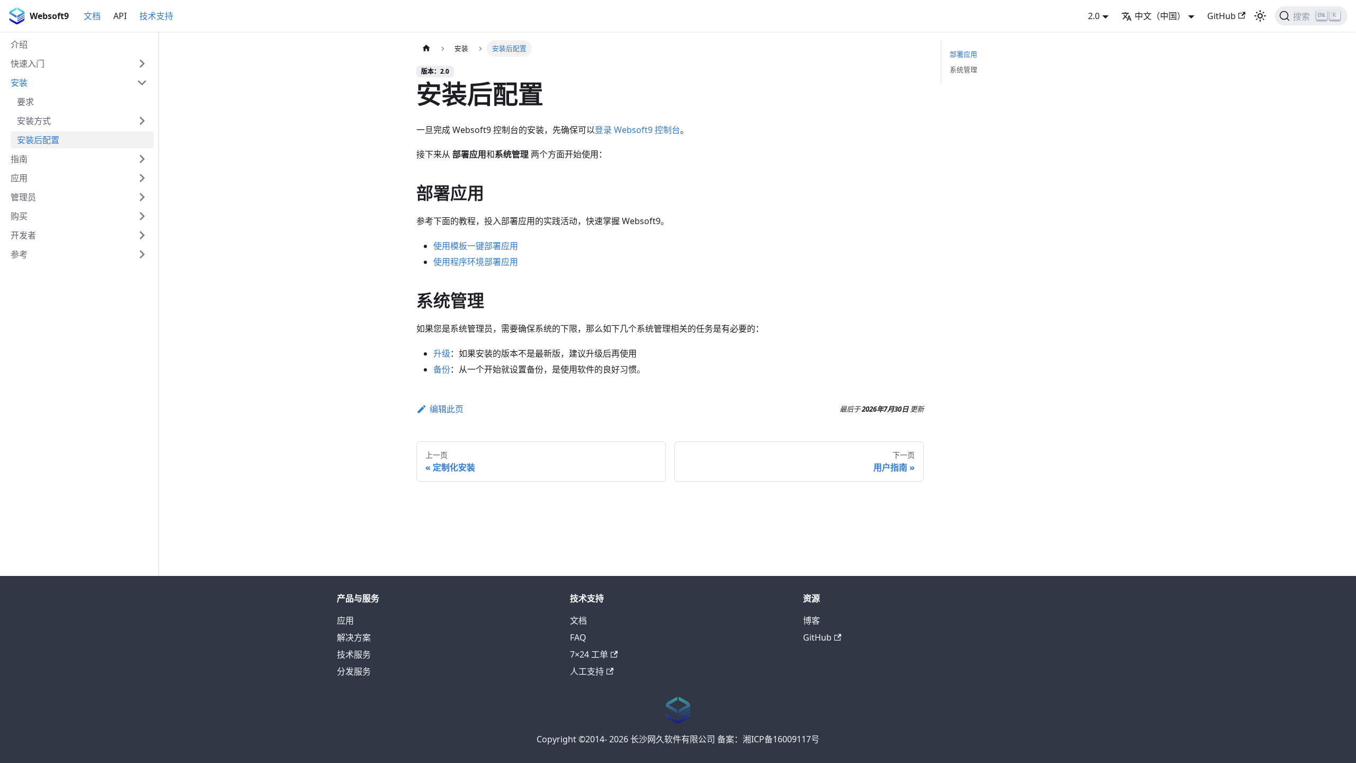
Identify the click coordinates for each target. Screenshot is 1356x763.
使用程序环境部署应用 (475, 262)
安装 (19, 82)
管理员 (23, 197)
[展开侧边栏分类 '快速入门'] (142, 63)
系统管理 (963, 69)
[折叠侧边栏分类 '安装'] (142, 82)
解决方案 (354, 637)
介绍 (19, 44)
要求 (25, 102)
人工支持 (587, 671)
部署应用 (963, 54)
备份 (441, 369)
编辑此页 (446, 409)
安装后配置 (38, 140)
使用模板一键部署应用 (475, 246)
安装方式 (34, 121)
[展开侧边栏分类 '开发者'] (142, 235)
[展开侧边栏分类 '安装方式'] (142, 120)
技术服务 (354, 654)
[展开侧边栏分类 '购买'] (142, 216)
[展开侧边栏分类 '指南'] (142, 158)
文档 (92, 16)
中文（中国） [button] (1160, 16)
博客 (811, 620)
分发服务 (354, 671)
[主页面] (426, 48)
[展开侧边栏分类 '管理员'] (142, 197)
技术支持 (156, 16)
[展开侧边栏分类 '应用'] (142, 178)
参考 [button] (19, 254)
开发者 (23, 235)
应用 (19, 178)
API (120, 16)
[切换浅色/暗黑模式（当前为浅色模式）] (1260, 15)
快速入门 (27, 63)
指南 (19, 159)
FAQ (578, 637)
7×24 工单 (589, 654)
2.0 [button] (1094, 16)
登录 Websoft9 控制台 (637, 130)
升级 (441, 353)
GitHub (1221, 16)
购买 (19, 216)
